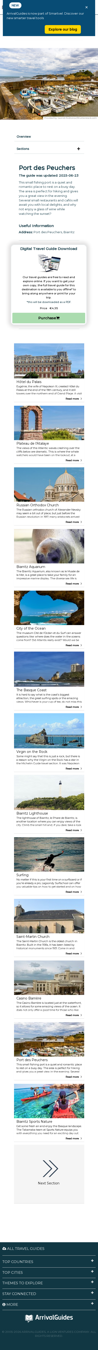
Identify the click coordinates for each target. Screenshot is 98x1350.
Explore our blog (63, 29)
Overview (24, 136)
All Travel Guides (25, 1248)
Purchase (47, 318)
